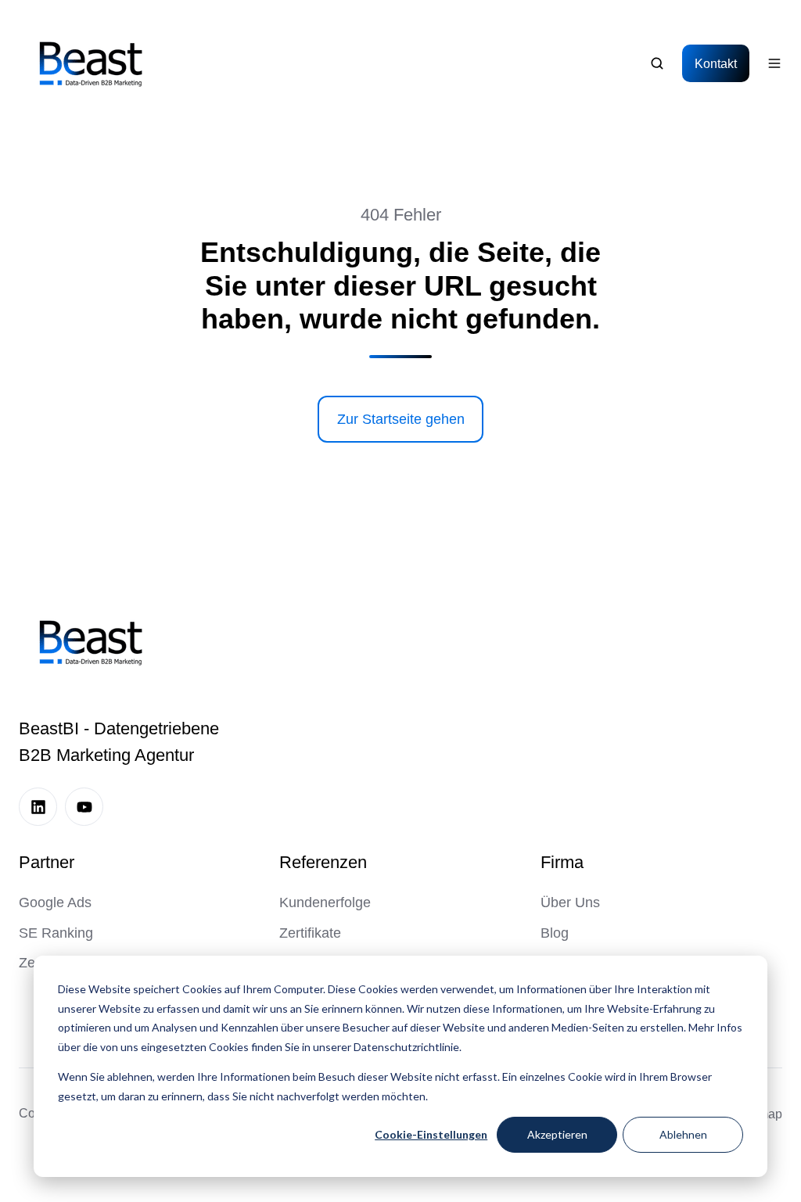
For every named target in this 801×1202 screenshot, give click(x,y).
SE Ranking (56, 933)
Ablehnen (683, 1134)
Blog (555, 933)
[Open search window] (657, 63)
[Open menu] (774, 63)
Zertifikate (310, 933)
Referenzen (323, 862)
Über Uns (570, 902)
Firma (562, 862)
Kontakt (716, 63)
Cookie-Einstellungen (431, 1134)
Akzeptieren (557, 1134)
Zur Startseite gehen (401, 419)
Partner (46, 862)
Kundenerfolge (325, 902)
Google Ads (55, 902)
